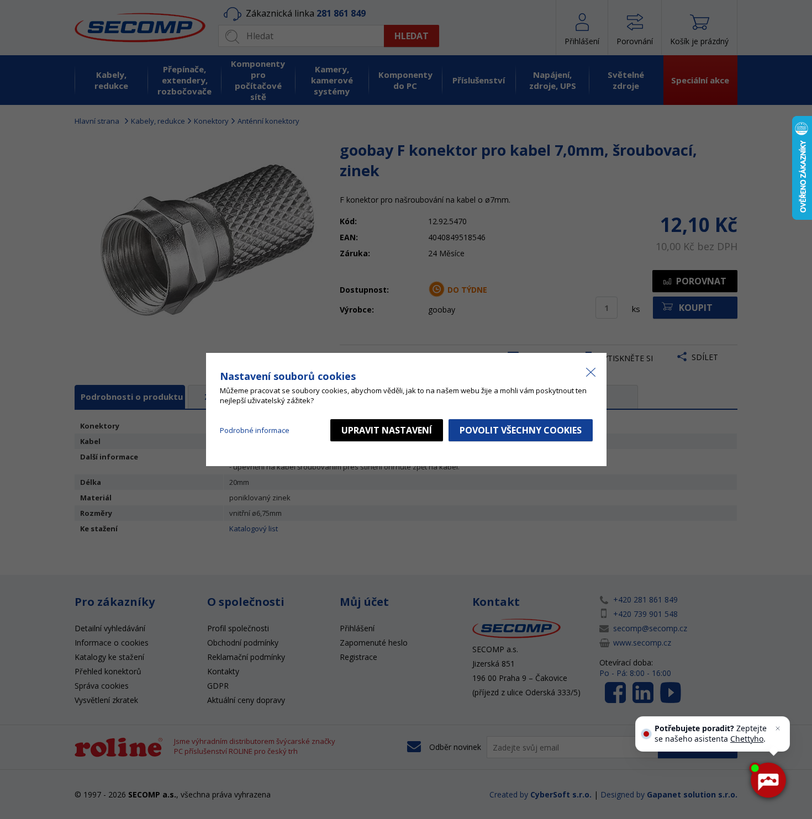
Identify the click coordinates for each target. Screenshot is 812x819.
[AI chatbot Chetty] (768, 780)
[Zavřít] (778, 728)
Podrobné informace (254, 430)
